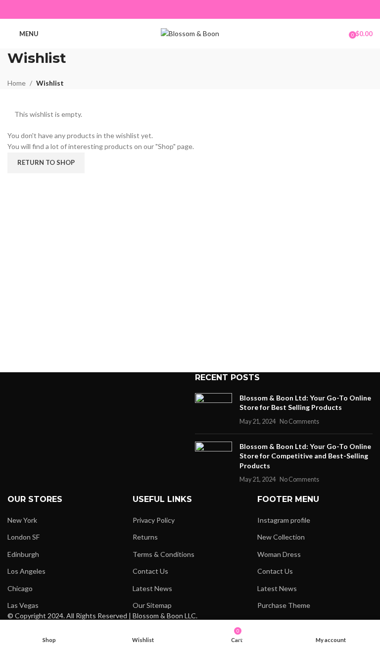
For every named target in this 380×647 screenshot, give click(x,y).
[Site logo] (190, 33)
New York (22, 520)
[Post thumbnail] (213, 409)
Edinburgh (23, 554)
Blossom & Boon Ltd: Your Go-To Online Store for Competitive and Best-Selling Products (305, 456)
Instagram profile (283, 520)
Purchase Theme (283, 605)
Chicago (20, 588)
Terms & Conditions (163, 554)
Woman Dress (279, 554)
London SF (23, 537)
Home (16, 83)
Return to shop (46, 162)
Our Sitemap (152, 605)
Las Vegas (23, 605)
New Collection (281, 537)
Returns (145, 537)
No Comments (299, 421)
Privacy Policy (154, 520)
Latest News (152, 588)
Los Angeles (26, 571)
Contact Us (150, 571)
